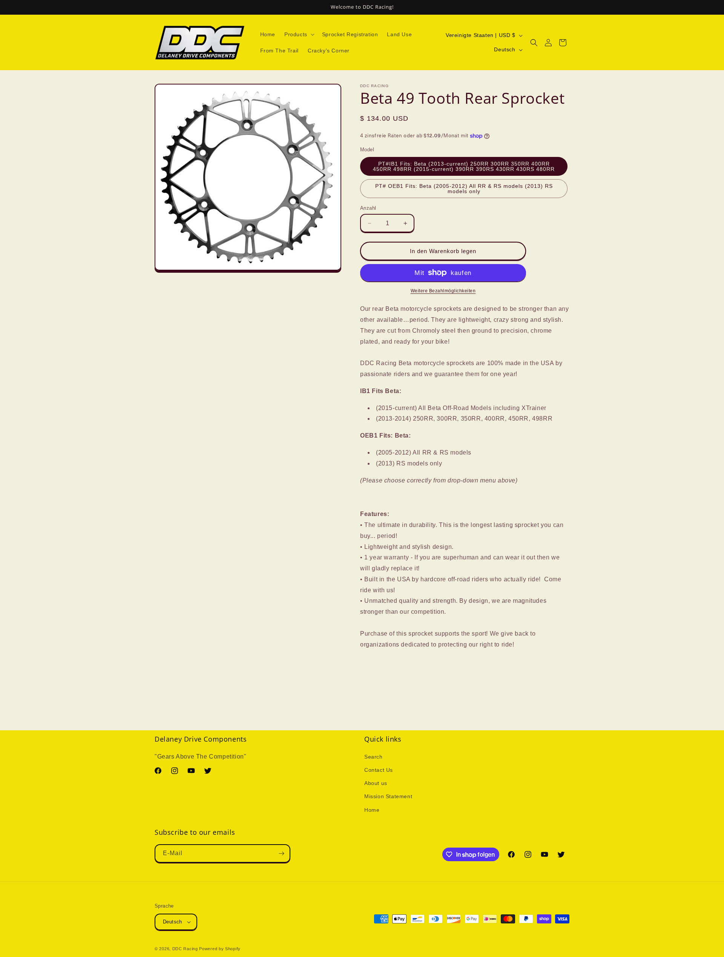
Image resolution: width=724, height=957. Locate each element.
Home (371, 810)
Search (373, 757)
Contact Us (378, 770)
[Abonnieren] (281, 853)
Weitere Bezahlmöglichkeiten (443, 290)
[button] (299, 34)
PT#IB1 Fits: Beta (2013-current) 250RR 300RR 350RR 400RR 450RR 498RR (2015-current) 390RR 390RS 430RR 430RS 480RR (464, 166)
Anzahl (368, 208)
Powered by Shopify (220, 948)
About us (375, 783)
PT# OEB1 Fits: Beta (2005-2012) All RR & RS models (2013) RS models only (464, 188)
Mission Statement (388, 796)
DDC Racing (185, 948)
